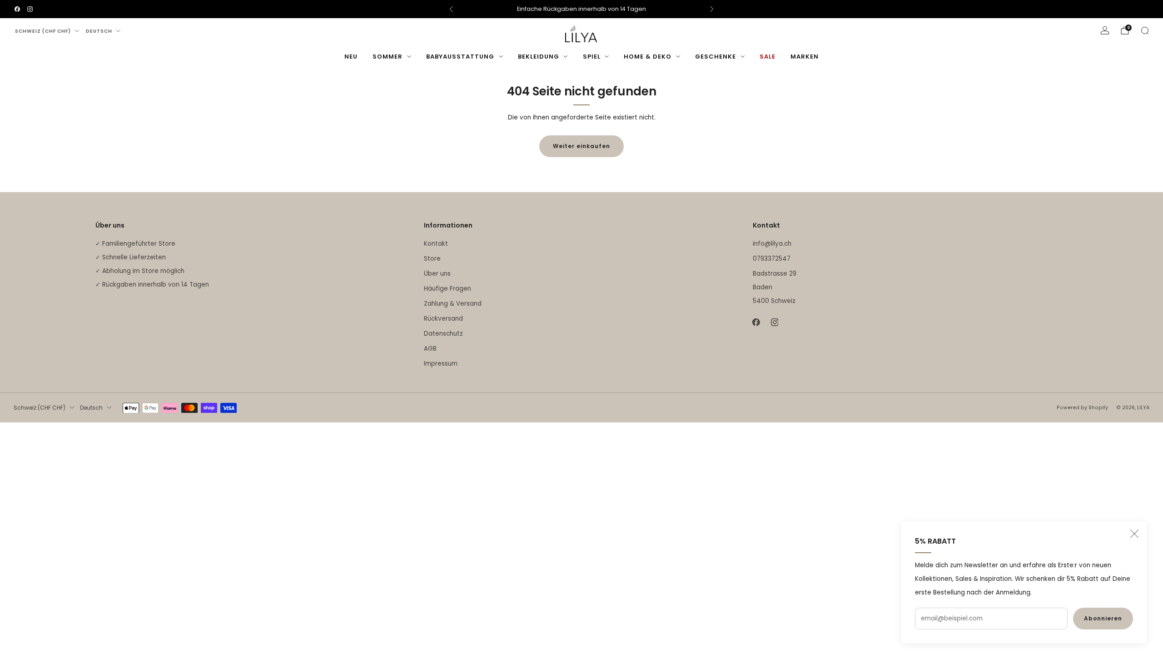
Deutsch (99, 31)
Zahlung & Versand (453, 303)
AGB (430, 348)
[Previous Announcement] (451, 9)
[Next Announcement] (712, 9)
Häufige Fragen (447, 288)
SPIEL (592, 56)
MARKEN (804, 56)
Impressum (440, 363)
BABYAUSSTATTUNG (460, 56)
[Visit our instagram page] (30, 9)
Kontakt (436, 243)
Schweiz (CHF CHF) (43, 31)
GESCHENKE (715, 56)
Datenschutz (443, 333)
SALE (767, 56)
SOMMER (388, 56)
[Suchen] (1144, 30)
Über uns (437, 273)
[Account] (1104, 30)
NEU (351, 56)
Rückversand (443, 318)
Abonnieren (1103, 618)
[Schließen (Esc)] (1134, 533)
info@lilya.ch (772, 243)
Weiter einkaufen (581, 146)
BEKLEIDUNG (538, 56)
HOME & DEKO (647, 56)
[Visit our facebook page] (17, 9)
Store (432, 258)
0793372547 (771, 258)
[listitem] (581, 9)
